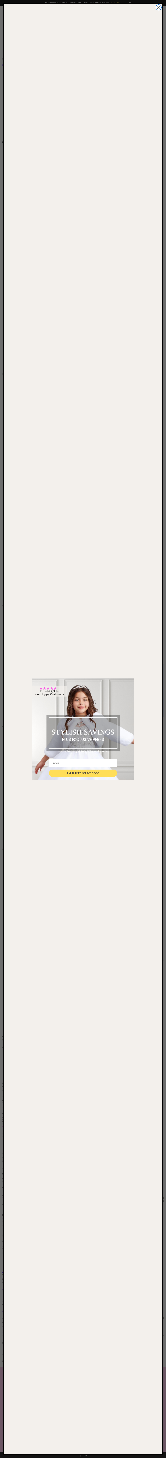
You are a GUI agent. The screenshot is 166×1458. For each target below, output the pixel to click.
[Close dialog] (158, 7)
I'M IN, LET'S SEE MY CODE (83, 773)
